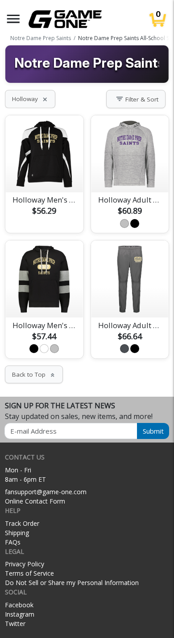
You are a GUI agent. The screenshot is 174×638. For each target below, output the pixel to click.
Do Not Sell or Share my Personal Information (72, 582)
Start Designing (44, 175)
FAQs (13, 542)
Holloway (30, 99)
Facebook (19, 605)
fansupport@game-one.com (46, 492)
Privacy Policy (24, 564)
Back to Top (34, 374)
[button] (13, 19)
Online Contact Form (35, 501)
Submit (153, 431)
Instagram (19, 614)
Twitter (15, 623)
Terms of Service (29, 573)
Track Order (22, 523)
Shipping (17, 532)
